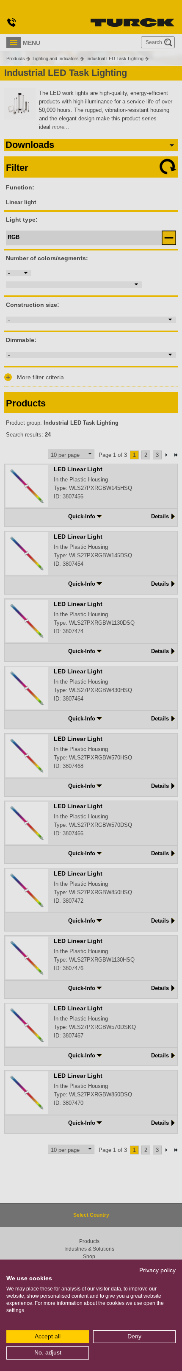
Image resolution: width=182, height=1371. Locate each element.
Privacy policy (157, 1270)
